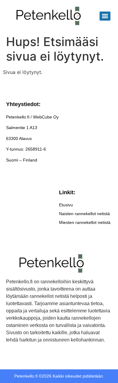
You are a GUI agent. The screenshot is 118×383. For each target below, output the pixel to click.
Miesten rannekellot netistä (84, 222)
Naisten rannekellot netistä (84, 213)
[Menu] (105, 16)
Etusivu (66, 204)
